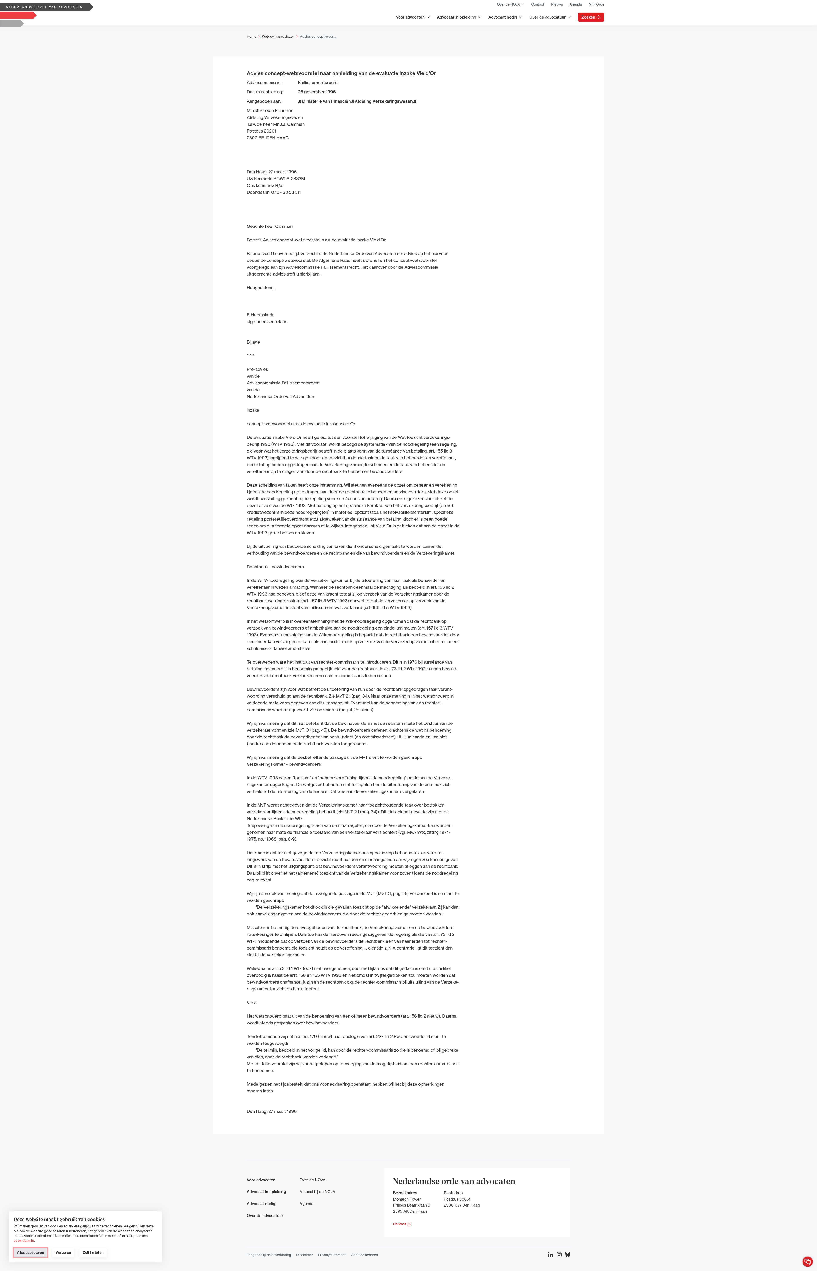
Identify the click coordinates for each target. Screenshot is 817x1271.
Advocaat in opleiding (456, 19)
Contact (537, 4)
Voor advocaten (413, 19)
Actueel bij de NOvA (317, 1191)
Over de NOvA (510, 5)
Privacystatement (332, 1255)
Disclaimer (304, 1255)
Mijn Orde (596, 4)
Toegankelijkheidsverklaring (269, 1255)
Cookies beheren (364, 1255)
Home (251, 36)
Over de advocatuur (547, 19)
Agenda (576, 4)
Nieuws (557, 4)
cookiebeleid (24, 1240)
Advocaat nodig (505, 19)
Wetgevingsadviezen (278, 36)
